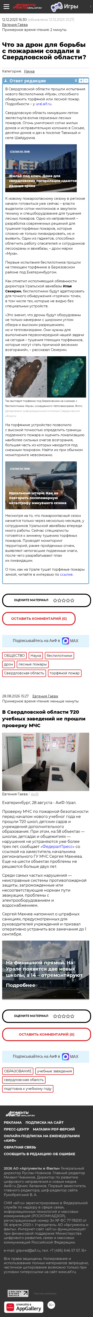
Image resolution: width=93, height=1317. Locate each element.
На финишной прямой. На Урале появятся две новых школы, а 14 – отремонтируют (44, 969)
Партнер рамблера (45, 1293)
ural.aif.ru (43, 104)
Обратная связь (20, 1147)
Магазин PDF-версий (54, 1129)
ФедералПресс (57, 846)
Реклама (13, 1122)
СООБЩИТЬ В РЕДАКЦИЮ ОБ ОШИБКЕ (39, 1154)
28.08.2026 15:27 (15, 696)
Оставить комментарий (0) (39, 618)
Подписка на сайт (45, 1122)
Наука (29, 71)
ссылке (66, 574)
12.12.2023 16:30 (14, 20)
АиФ (35, 794)
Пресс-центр (16, 1129)
